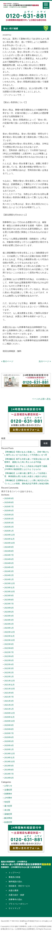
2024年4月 (9, 567)
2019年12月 (9, 753)
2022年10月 (9, 640)
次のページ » (45, 361)
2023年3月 (9, 620)
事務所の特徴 (14, 877)
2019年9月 (9, 766)
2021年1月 (9, 709)
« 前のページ (7, 361)
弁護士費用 (13, 890)
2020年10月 (9, 721)
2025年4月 (9, 519)
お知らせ (8, 786)
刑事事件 (8, 794)
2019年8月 (9, 770)
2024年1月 (9, 579)
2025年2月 (9, 527)
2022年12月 (9, 632)
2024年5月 (9, 563)
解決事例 (8, 818)
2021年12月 (9, 681)
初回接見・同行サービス (19, 886)
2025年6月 (9, 510)
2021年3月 (9, 701)
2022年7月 (9, 652)
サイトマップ (14, 908)
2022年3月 (9, 668)
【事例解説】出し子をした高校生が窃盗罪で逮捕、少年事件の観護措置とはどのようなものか (26, 467)
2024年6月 (9, 559)
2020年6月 (9, 737)
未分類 (7, 810)
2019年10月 (9, 761)
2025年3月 (9, 523)
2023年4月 (9, 616)
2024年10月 (9, 543)
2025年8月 (9, 502)
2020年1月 (9, 749)
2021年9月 (9, 693)
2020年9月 (9, 725)
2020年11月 (9, 717)
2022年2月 (9, 672)
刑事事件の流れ (15, 899)
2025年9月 (9, 498)
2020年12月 (9, 713)
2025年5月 (9, 515)
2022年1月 (9, 676)
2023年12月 (9, 583)
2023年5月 (9, 612)
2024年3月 (9, 571)
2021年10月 (9, 689)
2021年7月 (9, 697)
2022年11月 (9, 636)
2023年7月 (9, 604)
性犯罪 (7, 802)
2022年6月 (9, 656)
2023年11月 (9, 587)
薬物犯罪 (8, 814)
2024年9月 (9, 547)
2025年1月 (9, 531)
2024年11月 (9, 539)
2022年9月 (9, 644)
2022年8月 (9, 648)
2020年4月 (9, 745)
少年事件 (8, 798)
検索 (3, 438)
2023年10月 (9, 591)
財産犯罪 (8, 822)
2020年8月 (9, 729)
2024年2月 (9, 575)
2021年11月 (9, 685)
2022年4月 (9, 664)
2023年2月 (9, 624)
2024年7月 (9, 555)
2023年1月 (9, 628)
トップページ (14, 872)
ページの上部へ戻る (41, 399)
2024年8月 (9, 551)
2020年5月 (9, 741)
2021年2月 (9, 705)
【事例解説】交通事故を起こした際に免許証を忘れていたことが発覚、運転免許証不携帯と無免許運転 (26, 482)
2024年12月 (9, 535)
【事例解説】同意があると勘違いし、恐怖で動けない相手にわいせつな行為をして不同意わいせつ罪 (26, 453)
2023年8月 (9, 600)
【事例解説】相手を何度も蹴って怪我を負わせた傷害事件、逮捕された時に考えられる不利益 (26, 460)
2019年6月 (9, 778)
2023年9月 (9, 595)
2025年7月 (9, 506)
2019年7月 (9, 774)
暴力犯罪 (8, 806)
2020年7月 (9, 733)
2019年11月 (9, 757)
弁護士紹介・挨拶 (16, 895)
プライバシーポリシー (18, 904)
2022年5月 (9, 660)
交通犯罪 (8, 790)
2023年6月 (9, 608)
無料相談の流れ (15, 881)
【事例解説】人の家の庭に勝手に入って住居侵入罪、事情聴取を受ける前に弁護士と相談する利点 (25, 474)
